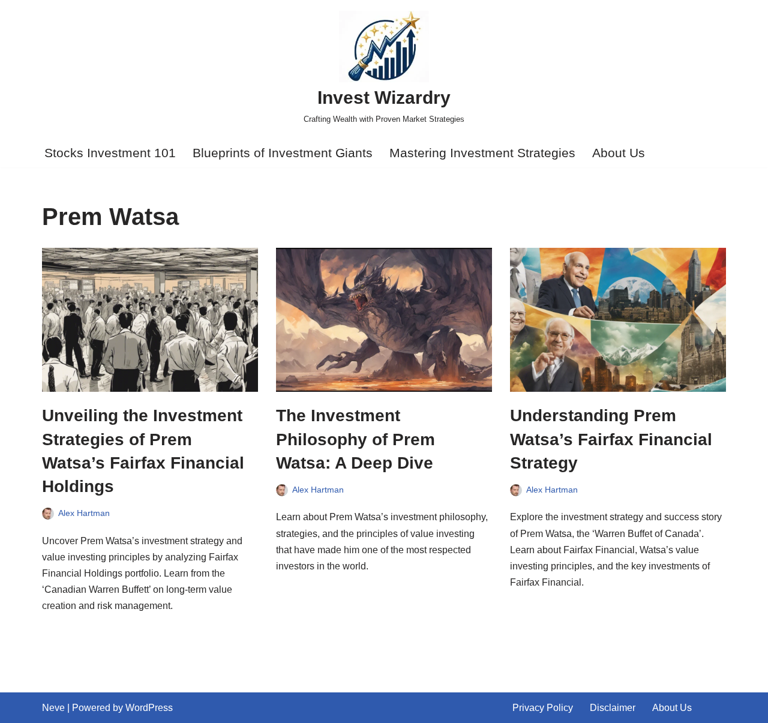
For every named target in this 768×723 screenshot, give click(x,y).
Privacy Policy (542, 708)
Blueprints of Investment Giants (283, 153)
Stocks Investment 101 (110, 153)
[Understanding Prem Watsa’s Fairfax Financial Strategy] (618, 320)
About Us (618, 153)
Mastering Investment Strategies (482, 153)
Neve (53, 708)
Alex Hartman (84, 513)
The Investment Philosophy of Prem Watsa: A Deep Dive (355, 439)
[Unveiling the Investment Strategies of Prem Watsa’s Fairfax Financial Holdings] (150, 320)
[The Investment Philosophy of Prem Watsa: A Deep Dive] (384, 320)
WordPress (149, 708)
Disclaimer (612, 708)
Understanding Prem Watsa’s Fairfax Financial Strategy (611, 439)
